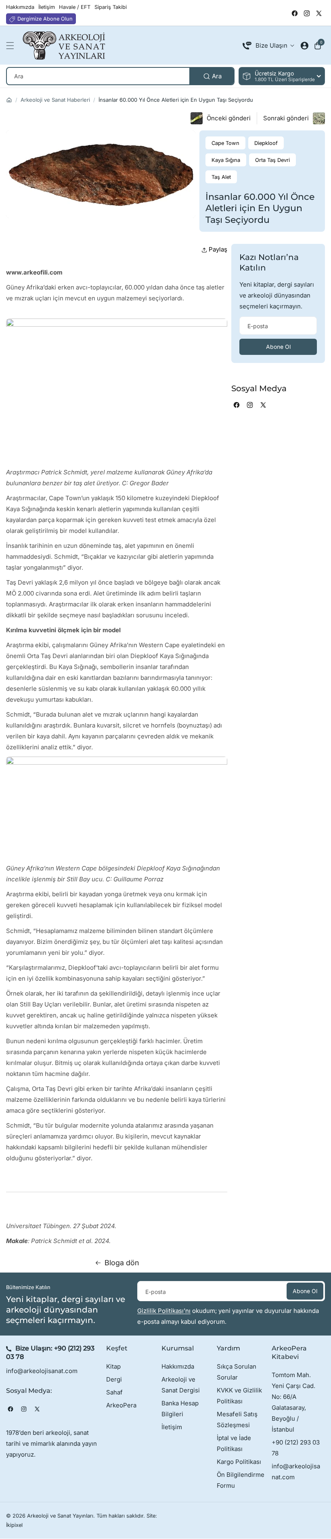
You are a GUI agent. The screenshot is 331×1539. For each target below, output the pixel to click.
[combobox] (120, 76)
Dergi (114, 1379)
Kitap (113, 1366)
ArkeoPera (121, 1405)
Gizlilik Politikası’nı (164, 1311)
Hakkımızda (177, 1366)
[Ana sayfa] (9, 100)
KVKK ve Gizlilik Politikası (239, 1395)
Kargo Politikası (239, 1462)
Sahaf (114, 1392)
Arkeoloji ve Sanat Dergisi (180, 1384)
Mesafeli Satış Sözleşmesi (237, 1419)
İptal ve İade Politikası (234, 1443)
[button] (12, 46)
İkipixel (14, 1525)
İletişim (171, 1427)
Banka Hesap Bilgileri (180, 1408)
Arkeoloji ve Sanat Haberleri (55, 99)
